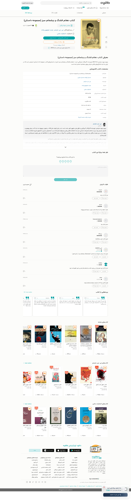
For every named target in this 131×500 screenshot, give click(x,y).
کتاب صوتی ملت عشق (59, 472)
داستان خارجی (81, 77)
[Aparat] (30, 482)
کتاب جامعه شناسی (46, 467)
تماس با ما (74, 460)
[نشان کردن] (106, 47)
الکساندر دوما (35, 472)
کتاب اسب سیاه (60, 465)
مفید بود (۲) (104, 242)
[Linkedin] (36, 482)
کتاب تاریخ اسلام (47, 474)
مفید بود (104, 257)
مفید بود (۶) (104, 212)
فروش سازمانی (73, 467)
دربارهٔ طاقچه (74, 462)
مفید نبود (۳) (96, 212)
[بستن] (104, 487)
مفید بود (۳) (104, 227)
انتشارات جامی (87, 89)
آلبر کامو (36, 462)
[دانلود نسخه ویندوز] (48, 450)
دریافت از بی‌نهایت (58, 42)
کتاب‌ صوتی (48, 462)
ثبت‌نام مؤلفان (90, 486)
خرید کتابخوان (74, 470)
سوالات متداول (73, 486)
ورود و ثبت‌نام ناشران (101, 486)
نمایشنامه (48, 465)
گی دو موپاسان (34, 467)
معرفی (104, 13)
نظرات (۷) (54, 13)
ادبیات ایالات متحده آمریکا (84, 117)
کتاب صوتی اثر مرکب (59, 474)
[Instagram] (26, 482)
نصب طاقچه (25, 8)
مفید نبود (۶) (96, 271)
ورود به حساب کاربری (27, 3)
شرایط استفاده (82, 486)
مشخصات (80, 13)
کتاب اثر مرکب (61, 467)
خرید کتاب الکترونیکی (59, 38)
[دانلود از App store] (62, 450)
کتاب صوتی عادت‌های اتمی (58, 477)
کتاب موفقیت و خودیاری (45, 472)
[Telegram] (42, 482)
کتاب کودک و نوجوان (46, 477)
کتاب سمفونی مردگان (59, 470)
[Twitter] (33, 482)
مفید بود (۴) (104, 198)
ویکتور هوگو (35, 477)
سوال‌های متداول (73, 465)
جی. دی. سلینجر (87, 81)
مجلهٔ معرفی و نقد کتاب (71, 477)
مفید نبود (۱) (95, 242)
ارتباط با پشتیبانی (64, 486)
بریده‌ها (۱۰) (28, 13)
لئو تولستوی (35, 474)
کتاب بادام (61, 460)
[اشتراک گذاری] (106, 37)
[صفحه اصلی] (105, 3)
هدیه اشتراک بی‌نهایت (72, 474)
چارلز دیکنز (35, 465)
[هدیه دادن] (106, 42)
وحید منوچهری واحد (86, 85)
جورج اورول (35, 470)
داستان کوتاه (88, 77)
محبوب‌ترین (26, 184)
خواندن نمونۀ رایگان (65, 25)
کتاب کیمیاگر (61, 462)
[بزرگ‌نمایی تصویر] (82, 47)
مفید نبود (96, 198)
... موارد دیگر (35, 450)
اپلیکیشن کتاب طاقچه (72, 472)
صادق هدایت (35, 460)
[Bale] (45, 482)
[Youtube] (39, 482)
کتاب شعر (48, 470)
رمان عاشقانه (47, 460)
